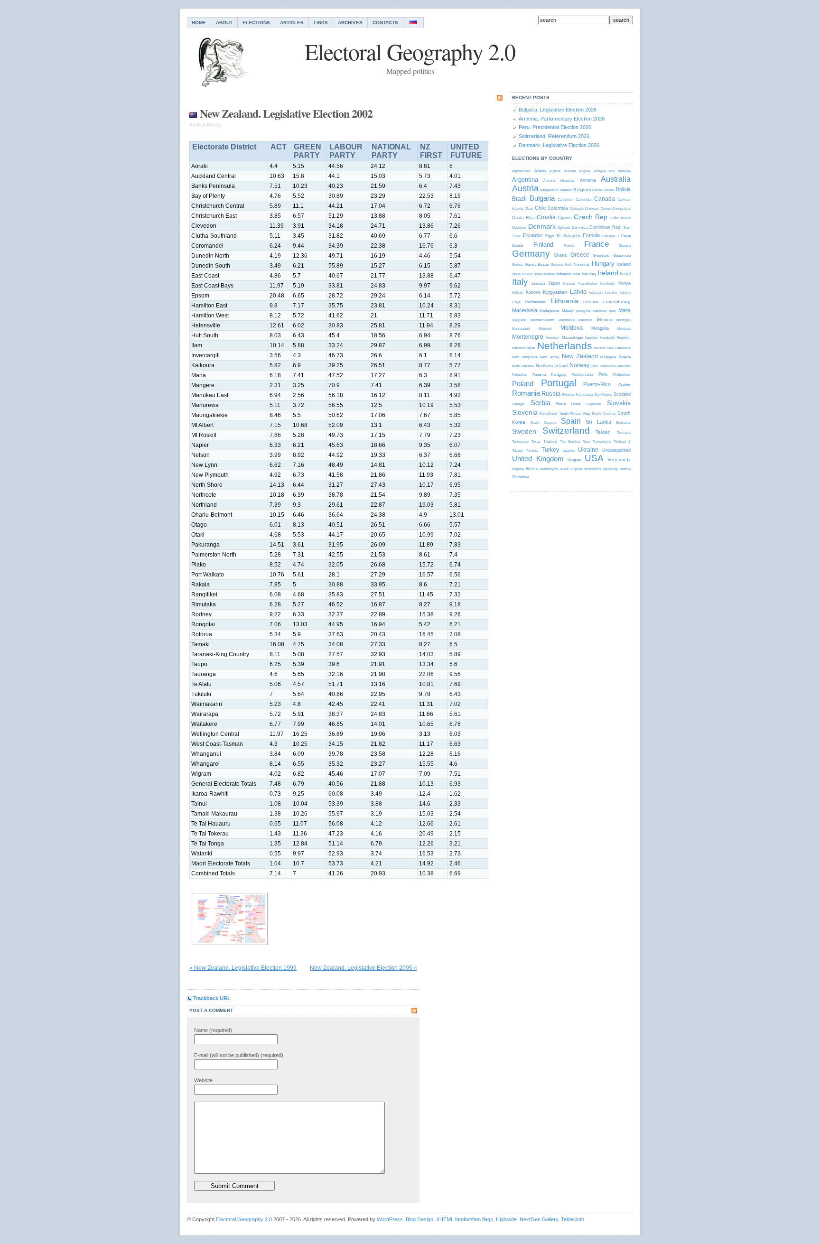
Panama (539, 374)
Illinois (527, 274)
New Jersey (549, 357)
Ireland (607, 273)
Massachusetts (542, 320)
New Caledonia (619, 348)
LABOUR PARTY (346, 151)
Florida (569, 245)
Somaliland (548, 413)
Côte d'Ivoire (621, 218)
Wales (532, 468)
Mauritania (567, 320)
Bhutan (609, 190)
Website (203, 1080)
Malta (624, 310)
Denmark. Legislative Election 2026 (559, 145)
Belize (597, 190)
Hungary (603, 263)
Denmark (542, 226)
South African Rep (574, 413)
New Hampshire (525, 357)
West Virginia (571, 469)
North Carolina (523, 366)
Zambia (625, 469)
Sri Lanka (598, 422)
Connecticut (621, 208)
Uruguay (574, 460)
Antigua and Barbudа (612, 171)
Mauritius (585, 320)
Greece (579, 254)
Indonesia (563, 274)
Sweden (524, 431)
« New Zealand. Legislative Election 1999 (243, 968)
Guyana (557, 264)
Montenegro (527, 337)
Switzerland (566, 431)
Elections (256, 22)
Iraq (592, 274)
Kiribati (517, 292)
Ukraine (588, 449)
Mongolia (600, 328)
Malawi (568, 311)
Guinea (517, 264)
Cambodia (583, 199)
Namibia (518, 348)
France (596, 244)
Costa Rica (523, 217)
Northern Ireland (552, 365)
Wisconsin (592, 469)
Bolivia (623, 189)
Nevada (600, 348)
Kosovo (533, 292)
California (565, 199)
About (224, 22)
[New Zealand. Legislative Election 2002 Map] (229, 919)
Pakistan (624, 366)
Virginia (518, 469)
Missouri (545, 328)
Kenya (624, 283)
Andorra (570, 171)
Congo (606, 208)
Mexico (604, 319)
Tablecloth (572, 1219)
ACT (278, 147)
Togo (586, 441)
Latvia (578, 291)
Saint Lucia (584, 394)
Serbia (540, 403)
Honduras (581, 264)
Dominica (579, 227)
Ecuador (532, 235)
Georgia (625, 245)
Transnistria (602, 441)
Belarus (566, 190)
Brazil (519, 198)
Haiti (568, 264)
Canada (604, 198)
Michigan (623, 320)
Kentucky (607, 283)
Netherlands (564, 345)
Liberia (625, 292)
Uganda (569, 450)
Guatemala (622, 255)
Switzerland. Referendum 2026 (554, 136)
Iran (585, 274)
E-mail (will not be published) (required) (238, 1055)
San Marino (603, 394)
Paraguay (558, 374)
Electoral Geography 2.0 (244, 1219)
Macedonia (524, 310)
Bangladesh (549, 190)
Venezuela (619, 459)
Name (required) (213, 1030)
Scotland (622, 394)
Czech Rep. (591, 217)
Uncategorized (616, 450)
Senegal (518, 404)
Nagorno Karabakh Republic (608, 337)
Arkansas (567, 180)
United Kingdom (538, 459)
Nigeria (625, 357)
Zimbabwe (520, 477)
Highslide (506, 1219)
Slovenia (525, 412)
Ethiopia (608, 236)
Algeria (555, 171)
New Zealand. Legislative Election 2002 (286, 113)
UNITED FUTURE (466, 151)
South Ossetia (543, 422)
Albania (540, 171)
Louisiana (590, 302)
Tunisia (532, 450)
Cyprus (565, 217)
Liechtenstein (535, 302)
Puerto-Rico (597, 384)
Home (199, 22)
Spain (571, 421)
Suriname (623, 422)
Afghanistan (521, 171)
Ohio (594, 366)
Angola (584, 171)
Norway (579, 365)
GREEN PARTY (307, 151)
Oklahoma (607, 366)
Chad (529, 208)
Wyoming (610, 469)
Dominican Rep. (605, 227)
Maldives (600, 311)
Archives (350, 22)
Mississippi (521, 328)
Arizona (549, 180)
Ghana (560, 255)
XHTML (445, 1219)
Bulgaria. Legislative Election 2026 (557, 109)
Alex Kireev (208, 124)
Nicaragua (608, 357)
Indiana (549, 274)
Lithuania (564, 301)
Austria (525, 188)
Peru (602, 374)
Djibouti (564, 227)
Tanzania (624, 432)
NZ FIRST (431, 151)
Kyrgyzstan (555, 292)
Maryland (519, 320)
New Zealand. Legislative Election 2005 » (363, 968)
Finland (543, 244)
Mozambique (572, 337)
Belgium (582, 189)
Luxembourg (617, 301)
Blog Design (419, 1219)
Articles (292, 22)
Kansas (569, 283)
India (538, 274)
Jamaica (538, 283)
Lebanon (596, 292)
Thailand (550, 441)
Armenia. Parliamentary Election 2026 (562, 118)
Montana (624, 328)
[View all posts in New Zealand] (193, 113)
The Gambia (570, 441)
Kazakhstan (587, 283)
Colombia (558, 208)
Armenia (588, 180)
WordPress (390, 1219)
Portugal (558, 383)
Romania (526, 393)
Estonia (591, 235)
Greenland (601, 255)
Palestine (519, 374)
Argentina (525, 179)
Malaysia (583, 311)
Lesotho (611, 292)
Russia (550, 393)
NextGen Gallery (539, 1219)
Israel (625, 273)
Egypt (549, 236)
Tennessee (520, 441)
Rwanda (568, 394)
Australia (616, 179)
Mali (612, 311)
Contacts (385, 22)
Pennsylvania (582, 374)
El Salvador (568, 235)
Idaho (516, 274)
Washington (549, 469)
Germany (531, 254)
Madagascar (549, 311)
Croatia (546, 217)
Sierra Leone (568, 404)
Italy (520, 282)
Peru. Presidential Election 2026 (555, 127)
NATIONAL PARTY (391, 151)
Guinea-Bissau (537, 264)
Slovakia (619, 403)
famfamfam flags (474, 1219)
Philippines (622, 374)
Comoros (592, 208)
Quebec (624, 385)
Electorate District (224, 147)
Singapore (593, 404)
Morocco (552, 337)
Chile (540, 208)
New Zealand (580, 356)
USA (594, 458)
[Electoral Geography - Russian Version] (413, 22)
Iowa (576, 274)
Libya (516, 302)
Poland (522, 384)
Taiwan (603, 432)
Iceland (623, 264)
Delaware (519, 227)
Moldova (571, 328)
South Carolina (603, 413)
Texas (535, 441)
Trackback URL (212, 998)
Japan (554, 283)
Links (321, 22)
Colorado (577, 208)
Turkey (550, 449)
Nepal (530, 348)
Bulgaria (542, 198)
